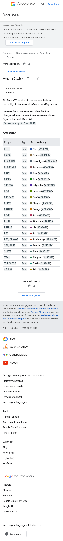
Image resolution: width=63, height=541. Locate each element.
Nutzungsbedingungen (15, 402)
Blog (5, 447)
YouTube (7, 463)
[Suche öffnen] (43, 4)
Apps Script (11, 14)
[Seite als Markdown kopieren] (39, 79)
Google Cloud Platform (15, 501)
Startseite (7, 53)
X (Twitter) (8, 458)
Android (7, 484)
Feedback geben (16, 70)
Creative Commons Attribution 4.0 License (37, 308)
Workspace (34, 4)
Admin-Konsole (11, 416)
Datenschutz (37, 525)
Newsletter (8, 452)
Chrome (7, 490)
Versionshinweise (12, 391)
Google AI (8, 506)
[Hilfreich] (24, 63)
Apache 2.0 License (40, 312)
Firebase (7, 495)
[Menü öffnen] (5, 4)
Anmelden (53, 4)
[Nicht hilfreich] (29, 63)
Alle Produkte (10, 511)
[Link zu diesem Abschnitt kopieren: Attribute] (19, 133)
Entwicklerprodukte (13, 386)
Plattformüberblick (13, 381)
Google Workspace (25, 53)
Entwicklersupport (12, 397)
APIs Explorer (10, 432)
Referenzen (12, 57)
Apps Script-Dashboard (15, 422)
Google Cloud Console (14, 427)
